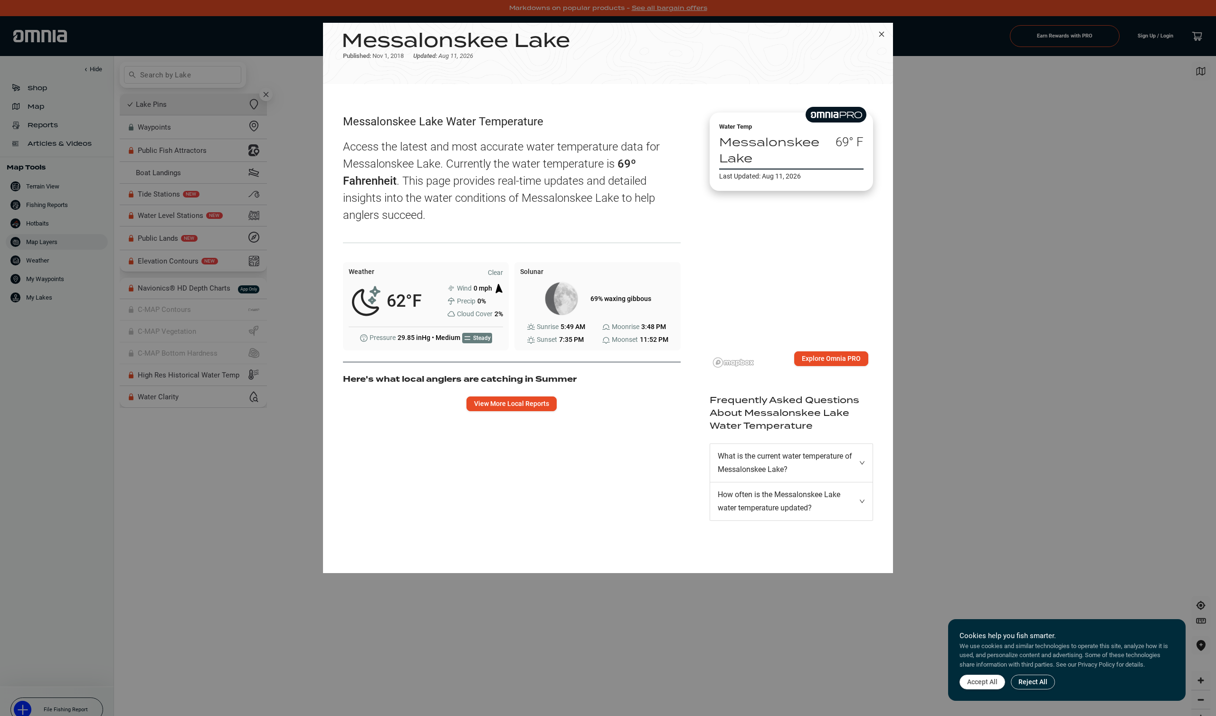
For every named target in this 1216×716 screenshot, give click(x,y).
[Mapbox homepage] (733, 362)
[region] (791, 267)
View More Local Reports (511, 403)
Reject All (1032, 682)
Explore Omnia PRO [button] (831, 358)
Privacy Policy (1096, 664)
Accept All (982, 682)
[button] (791, 463)
